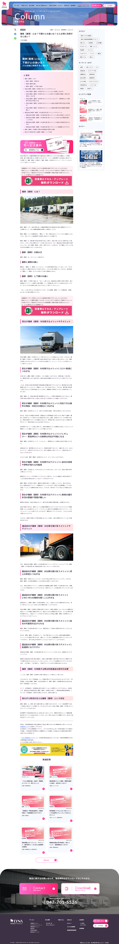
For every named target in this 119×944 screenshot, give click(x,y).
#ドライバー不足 (92, 70)
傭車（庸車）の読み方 (32, 81)
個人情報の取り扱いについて (97, 942)
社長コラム (82, 42)
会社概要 (82, 923)
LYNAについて (83, 53)
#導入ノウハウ (89, 67)
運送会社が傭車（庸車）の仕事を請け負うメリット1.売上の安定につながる (48, 115)
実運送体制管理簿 (71, 930)
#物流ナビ (89, 88)
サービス (31, 920)
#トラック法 (93, 85)
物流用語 (91, 42)
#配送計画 (82, 70)
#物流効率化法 (83, 85)
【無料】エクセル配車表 (85, 35)
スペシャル (90, 50)
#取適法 (82, 88)
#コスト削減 (83, 81)
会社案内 (81, 920)
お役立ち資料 (53, 5)
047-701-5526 (62, 902)
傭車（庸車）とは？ (30, 78)
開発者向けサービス (34, 932)
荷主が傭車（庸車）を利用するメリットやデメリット (40, 89)
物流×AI (91, 57)
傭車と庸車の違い (31, 84)
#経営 (81, 67)
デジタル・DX (83, 46)
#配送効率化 (92, 74)
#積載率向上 (83, 74)
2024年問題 (98, 42)
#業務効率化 (92, 78)
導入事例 (47, 920)
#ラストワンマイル (93, 81)
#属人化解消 (83, 78)
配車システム (83, 57)
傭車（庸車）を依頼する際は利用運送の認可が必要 (40, 129)
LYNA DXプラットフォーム (36, 925)
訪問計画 (32, 928)
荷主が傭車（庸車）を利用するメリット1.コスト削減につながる (44, 91)
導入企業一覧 (49, 923)
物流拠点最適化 (33, 930)
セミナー (60, 5)
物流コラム (25, 5)
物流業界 (82, 50)
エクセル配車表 (71, 926)
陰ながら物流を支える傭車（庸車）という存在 (38, 132)
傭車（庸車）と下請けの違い (34, 86)
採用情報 (81, 928)
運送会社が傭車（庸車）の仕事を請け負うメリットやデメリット (43, 112)
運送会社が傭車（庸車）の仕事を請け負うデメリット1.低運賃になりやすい (48, 127)
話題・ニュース (93, 46)
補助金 (99, 53)
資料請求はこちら (34, 150)
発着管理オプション (34, 926)
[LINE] (15, 38)
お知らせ (66, 5)
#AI (97, 67)
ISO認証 (106, 942)
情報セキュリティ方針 (85, 942)
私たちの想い (83, 925)
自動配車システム (25, 726)
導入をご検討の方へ (42, 5)
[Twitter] (15, 30)
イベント (92, 53)
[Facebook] (15, 34)
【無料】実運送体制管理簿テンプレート (89, 39)
